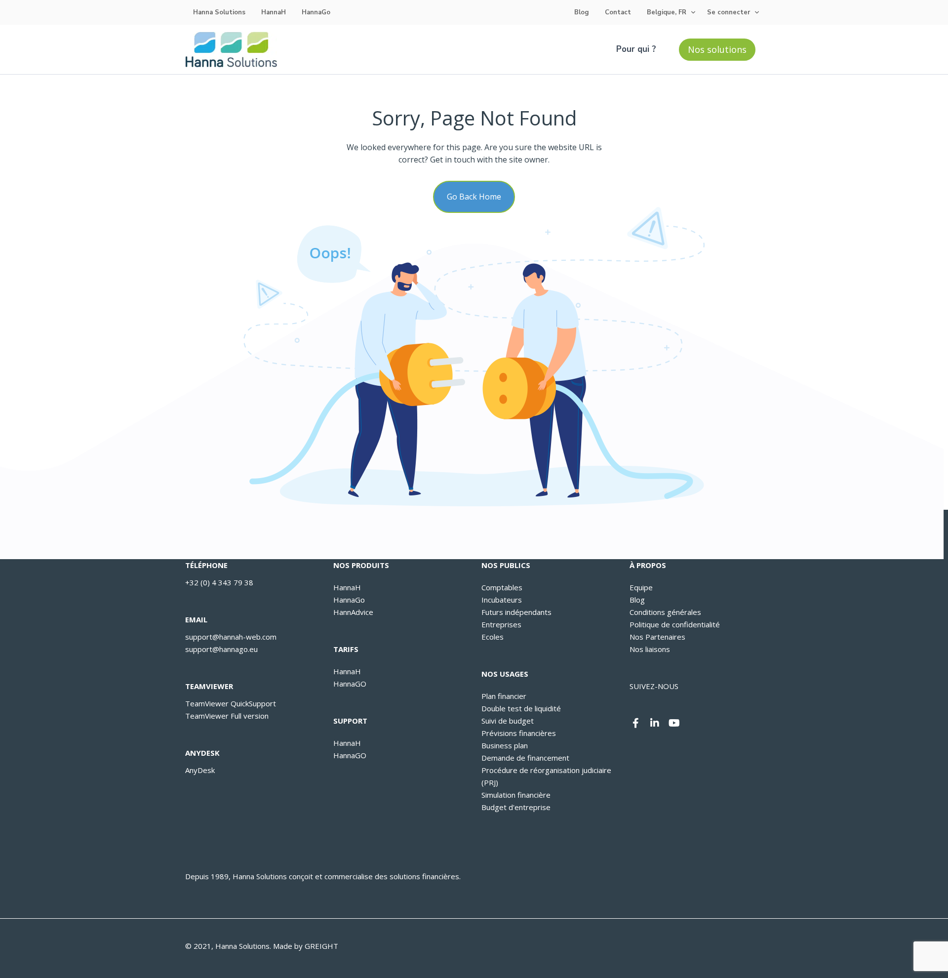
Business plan (504, 745)
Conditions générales (665, 612)
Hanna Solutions (219, 12)
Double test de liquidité (521, 708)
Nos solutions (717, 49)
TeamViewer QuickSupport (230, 703)
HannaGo (316, 12)
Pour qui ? (636, 49)
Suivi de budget (507, 721)
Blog (581, 12)
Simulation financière (516, 795)
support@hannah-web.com (230, 637)
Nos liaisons (650, 649)
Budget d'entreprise (516, 807)
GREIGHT (321, 946)
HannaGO (349, 684)
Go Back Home (474, 196)
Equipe (641, 587)
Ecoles (492, 637)
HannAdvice (353, 612)
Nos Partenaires (657, 637)
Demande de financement (525, 758)
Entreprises (501, 624)
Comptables (501, 587)
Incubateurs (501, 600)
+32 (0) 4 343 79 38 (219, 582)
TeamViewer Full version (227, 716)
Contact (618, 12)
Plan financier (503, 696)
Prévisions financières (518, 733)
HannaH (273, 12)
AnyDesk (200, 770)
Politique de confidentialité (675, 624)
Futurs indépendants (516, 612)
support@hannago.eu (221, 649)
